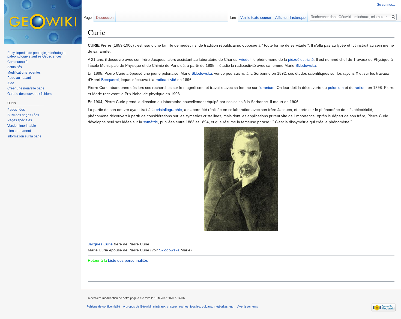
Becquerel (110, 79)
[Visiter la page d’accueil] (42, 22)
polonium (336, 87)
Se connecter (387, 5)
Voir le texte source (255, 18)
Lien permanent (19, 131)
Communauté (17, 62)
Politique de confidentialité (103, 306)
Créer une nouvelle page (25, 88)
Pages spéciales (19, 120)
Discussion (104, 18)
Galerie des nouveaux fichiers (29, 94)
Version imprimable (21, 126)
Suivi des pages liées (23, 115)
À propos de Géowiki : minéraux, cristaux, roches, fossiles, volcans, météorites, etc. (178, 306)
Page (87, 18)
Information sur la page (24, 136)
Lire (233, 18)
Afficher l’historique (290, 18)
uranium (267, 87)
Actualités (14, 67)
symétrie (150, 122)
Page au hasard (19, 78)
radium (361, 87)
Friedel (244, 59)
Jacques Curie (100, 244)
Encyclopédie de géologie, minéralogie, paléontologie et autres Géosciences (36, 55)
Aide (10, 83)
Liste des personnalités (128, 260)
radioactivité (165, 79)
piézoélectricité (301, 59)
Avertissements (247, 306)
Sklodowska (305, 65)
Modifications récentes (24, 72)
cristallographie (169, 109)
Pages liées (16, 110)
